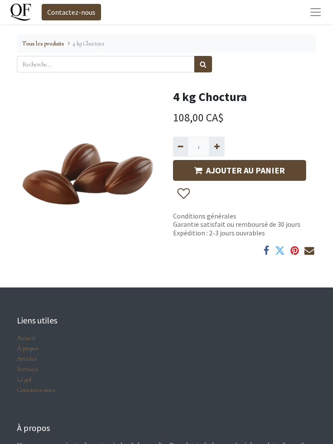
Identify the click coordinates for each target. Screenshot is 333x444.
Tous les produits (43, 43)
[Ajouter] (216, 147)
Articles (27, 358)
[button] (183, 193)
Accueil (26, 337)
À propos (27, 348)
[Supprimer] (180, 147)
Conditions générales (204, 216)
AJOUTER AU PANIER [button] (245, 170)
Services (27, 369)
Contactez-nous (71, 12)
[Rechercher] (203, 64)
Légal (24, 379)
